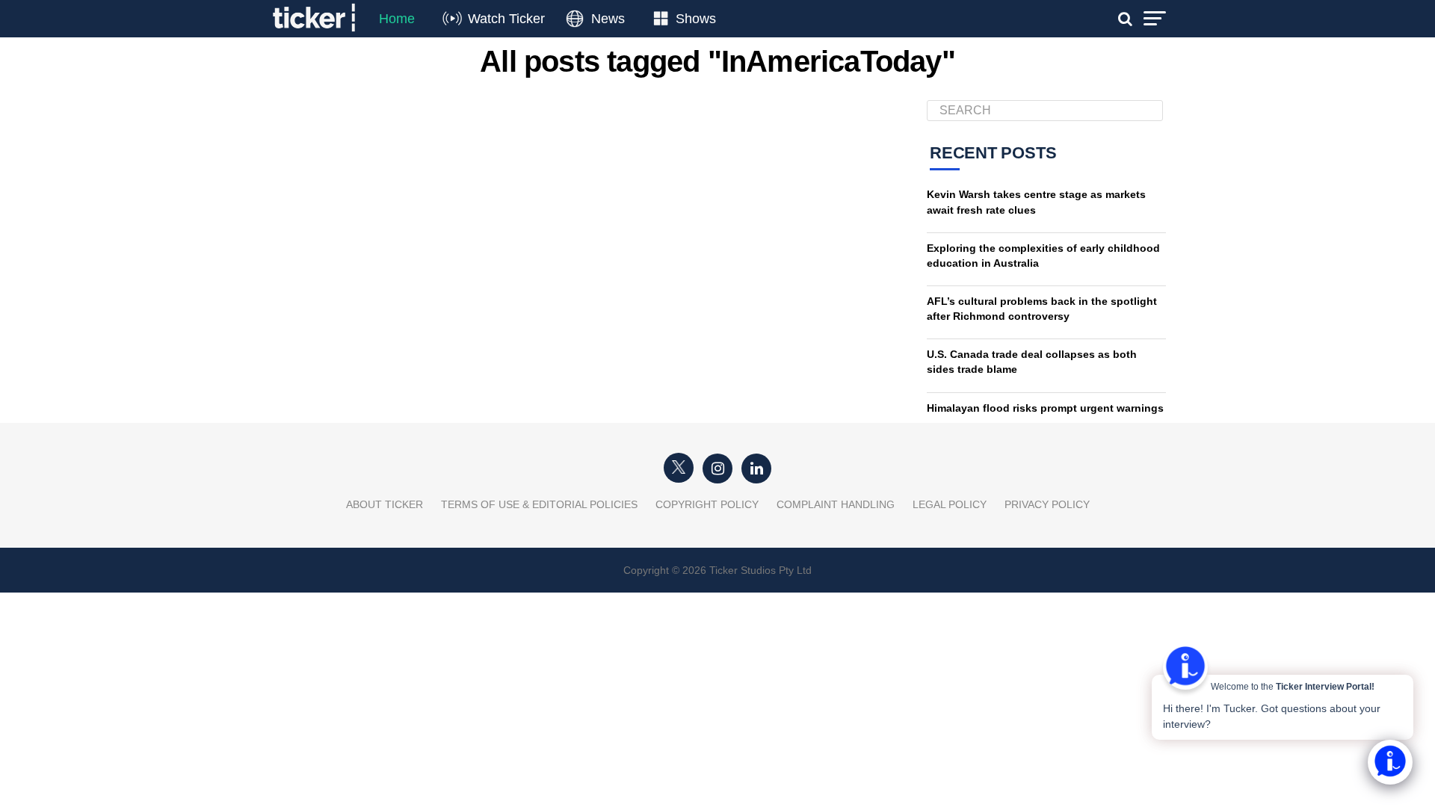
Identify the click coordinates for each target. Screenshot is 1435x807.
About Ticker (384, 504)
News (608, 18)
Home (397, 18)
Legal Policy (950, 504)
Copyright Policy (707, 504)
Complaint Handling (836, 504)
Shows (696, 18)
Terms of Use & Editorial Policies (539, 504)
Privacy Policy (1047, 504)
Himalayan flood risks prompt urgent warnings (1045, 408)
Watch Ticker (506, 18)
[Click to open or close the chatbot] (1390, 762)
